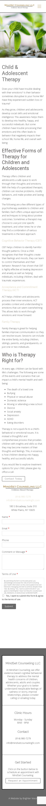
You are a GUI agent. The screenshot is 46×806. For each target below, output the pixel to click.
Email (5, 528)
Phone (5, 540)
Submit (9, 606)
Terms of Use (10, 574)
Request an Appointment (23, 780)
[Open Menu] (39, 6)
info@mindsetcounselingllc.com (23, 500)
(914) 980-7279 (23, 496)
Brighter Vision (30, 798)
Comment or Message (14, 551)
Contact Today (13, 479)
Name (6, 516)
